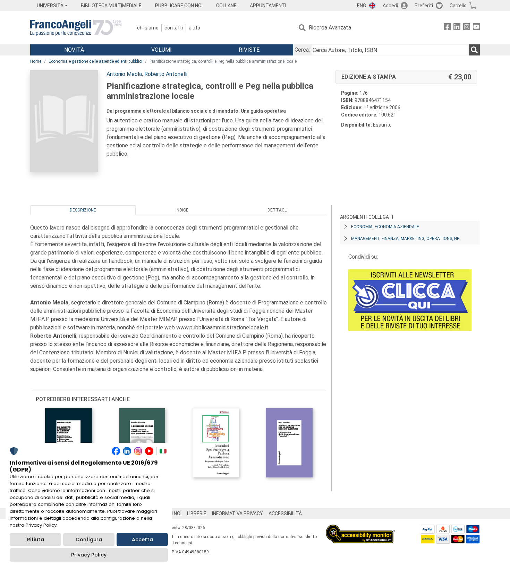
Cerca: (302, 49)
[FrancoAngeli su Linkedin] (456, 28)
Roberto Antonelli (165, 74)
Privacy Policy (89, 554)
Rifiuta (35, 539)
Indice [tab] (182, 210)
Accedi (390, 5)
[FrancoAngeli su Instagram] (466, 28)
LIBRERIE (196, 513)
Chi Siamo (148, 28)
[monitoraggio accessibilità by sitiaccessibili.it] (360, 528)
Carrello (458, 5)
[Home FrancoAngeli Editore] (76, 27)
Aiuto (194, 28)
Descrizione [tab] (83, 210)
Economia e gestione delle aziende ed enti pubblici (95, 61)
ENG (361, 5)
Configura (89, 539)
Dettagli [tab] (277, 210)
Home (35, 61)
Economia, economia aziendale (385, 226)
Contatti (173, 28)
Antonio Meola (124, 74)
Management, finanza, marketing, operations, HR (405, 238)
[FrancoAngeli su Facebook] (447, 28)
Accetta (142, 539)
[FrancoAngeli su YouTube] (476, 28)
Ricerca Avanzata (330, 27)
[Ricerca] (474, 49)
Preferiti (424, 5)
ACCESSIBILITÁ (285, 513)
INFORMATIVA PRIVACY (237, 513)
